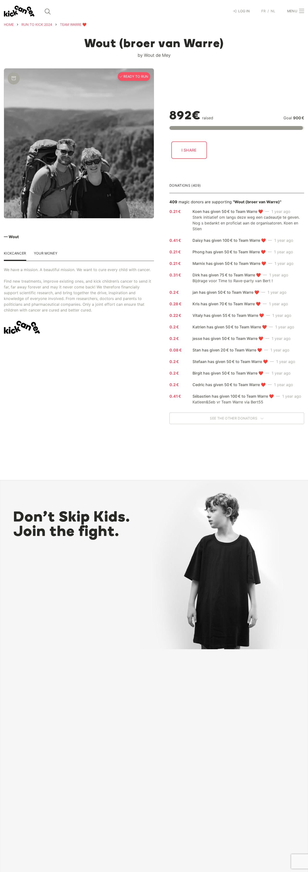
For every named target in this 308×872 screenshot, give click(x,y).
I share (189, 150)
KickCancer (15, 253)
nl (273, 11)
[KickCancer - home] (19, 11)
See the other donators (234, 418)
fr (263, 11)
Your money (46, 253)
